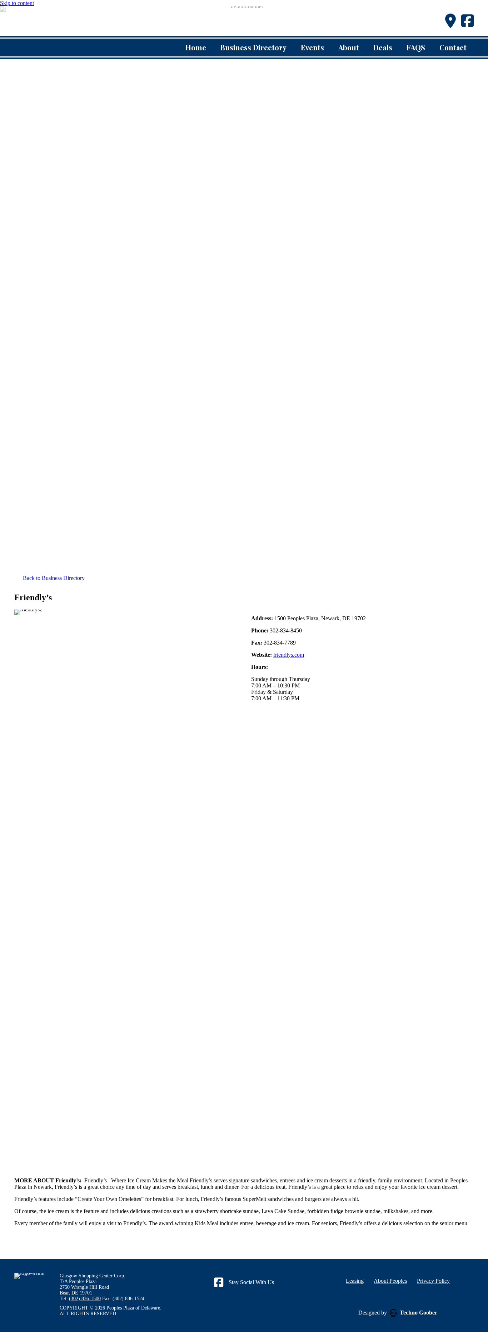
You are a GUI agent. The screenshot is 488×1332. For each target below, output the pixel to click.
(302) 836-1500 (85, 1298)
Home (195, 47)
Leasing (355, 1281)
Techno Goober (418, 1313)
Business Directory (253, 47)
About (348, 47)
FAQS (416, 47)
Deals (382, 47)
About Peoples (390, 1281)
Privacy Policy (433, 1281)
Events (312, 47)
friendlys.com (288, 655)
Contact (453, 47)
